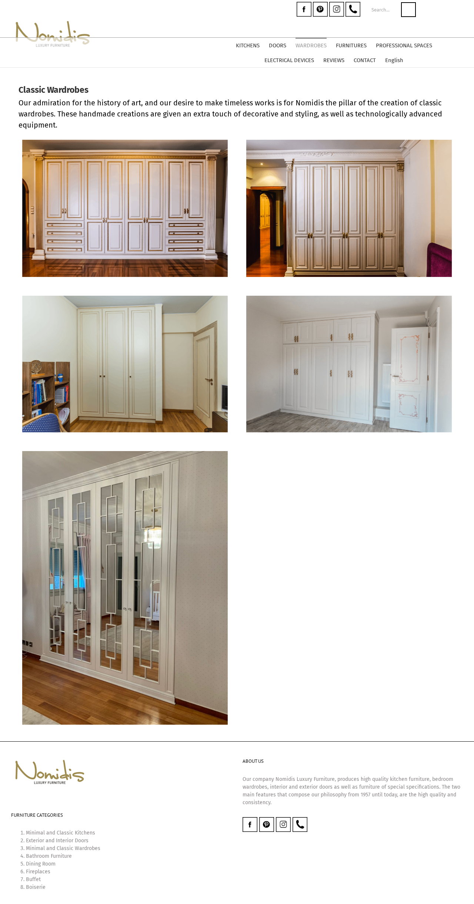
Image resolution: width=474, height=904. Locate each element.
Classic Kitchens (76, 833)
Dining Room (41, 864)
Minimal (35, 833)
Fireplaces (38, 872)
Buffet (33, 879)
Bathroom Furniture (49, 856)
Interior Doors (72, 840)
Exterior (35, 840)
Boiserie (36, 887)
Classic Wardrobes (78, 848)
